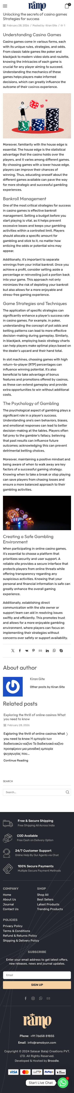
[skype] (60, 651)
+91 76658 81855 (42, 1036)
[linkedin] (47, 651)
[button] (7, 734)
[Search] (67, 792)
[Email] (48, 998)
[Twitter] (13, 651)
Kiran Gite (51, 25)
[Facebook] (19, 651)
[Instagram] (33, 998)
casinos (33, 87)
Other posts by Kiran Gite (47, 687)
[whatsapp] (54, 651)
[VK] (26, 651)
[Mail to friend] (40, 651)
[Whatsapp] (40, 998)
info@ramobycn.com (42, 1042)
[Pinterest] (33, 651)
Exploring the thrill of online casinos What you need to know (35, 717)
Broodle (53, 1061)
